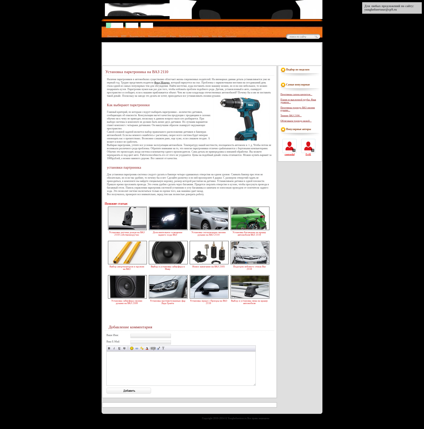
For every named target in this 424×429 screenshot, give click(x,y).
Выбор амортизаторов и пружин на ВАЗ (127, 267)
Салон (205, 36)
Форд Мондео (162, 82)
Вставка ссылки (136, 348)
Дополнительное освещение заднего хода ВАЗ (167, 233)
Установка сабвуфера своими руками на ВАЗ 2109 (126, 301)
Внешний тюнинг (157, 36)
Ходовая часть (137, 36)
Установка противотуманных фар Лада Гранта (168, 301)
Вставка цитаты (158, 348)
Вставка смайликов (131, 348)
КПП (123, 36)
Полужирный (109, 348)
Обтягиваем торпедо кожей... (296, 120)
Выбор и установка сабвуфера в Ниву (168, 267)
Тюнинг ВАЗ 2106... (291, 115)
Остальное (231, 36)
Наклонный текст (114, 348)
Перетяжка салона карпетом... (296, 94)
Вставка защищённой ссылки (141, 348)
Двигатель (112, 36)
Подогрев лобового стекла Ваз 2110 (249, 267)
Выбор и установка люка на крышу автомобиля (249, 301)
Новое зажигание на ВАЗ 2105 (208, 266)
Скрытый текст (153, 348)
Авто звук (217, 36)
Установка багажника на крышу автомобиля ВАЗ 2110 (249, 233)
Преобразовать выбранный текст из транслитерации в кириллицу (163, 348)
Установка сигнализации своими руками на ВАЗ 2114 (208, 233)
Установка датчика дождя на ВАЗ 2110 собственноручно (127, 233)
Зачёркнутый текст (124, 348)
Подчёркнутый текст (119, 348)
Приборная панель (189, 36)
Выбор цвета (147, 348)
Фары (173, 36)
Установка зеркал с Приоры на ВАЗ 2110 (208, 301)
